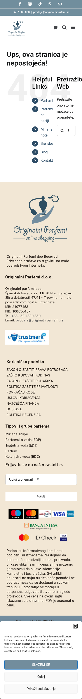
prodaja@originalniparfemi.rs (51, 12)
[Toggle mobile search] (64, 27)
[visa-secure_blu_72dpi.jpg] (63, 536)
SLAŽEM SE (41, 664)
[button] (75, 626)
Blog (44, 152)
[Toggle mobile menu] (73, 27)
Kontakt (47, 160)
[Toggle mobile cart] (55, 27)
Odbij (41, 676)
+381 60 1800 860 (26, 316)
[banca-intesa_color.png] (41, 525)
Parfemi (47, 100)
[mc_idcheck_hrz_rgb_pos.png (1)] (37, 536)
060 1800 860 (21, 12)
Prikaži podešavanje (41, 688)
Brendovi (48, 144)
